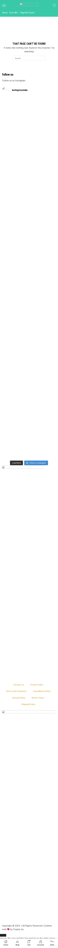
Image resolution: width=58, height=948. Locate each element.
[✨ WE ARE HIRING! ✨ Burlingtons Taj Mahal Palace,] (15, 194)
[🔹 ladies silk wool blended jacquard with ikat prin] (42, 302)
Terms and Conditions (16, 691)
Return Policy (38, 698)
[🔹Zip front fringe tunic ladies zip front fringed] (42, 126)
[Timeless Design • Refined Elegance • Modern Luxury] (15, 295)
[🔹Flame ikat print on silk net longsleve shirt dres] (42, 386)
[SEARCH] (42, 58)
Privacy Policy (36, 685)
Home (5, 13)
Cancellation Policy (42, 691)
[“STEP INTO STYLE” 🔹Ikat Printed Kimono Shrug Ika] (15, 402)
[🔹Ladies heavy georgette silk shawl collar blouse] (15, 129)
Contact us (18, 685)
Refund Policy (19, 698)
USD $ (27, 937)
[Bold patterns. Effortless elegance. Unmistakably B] (42, 210)
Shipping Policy (28, 704)
